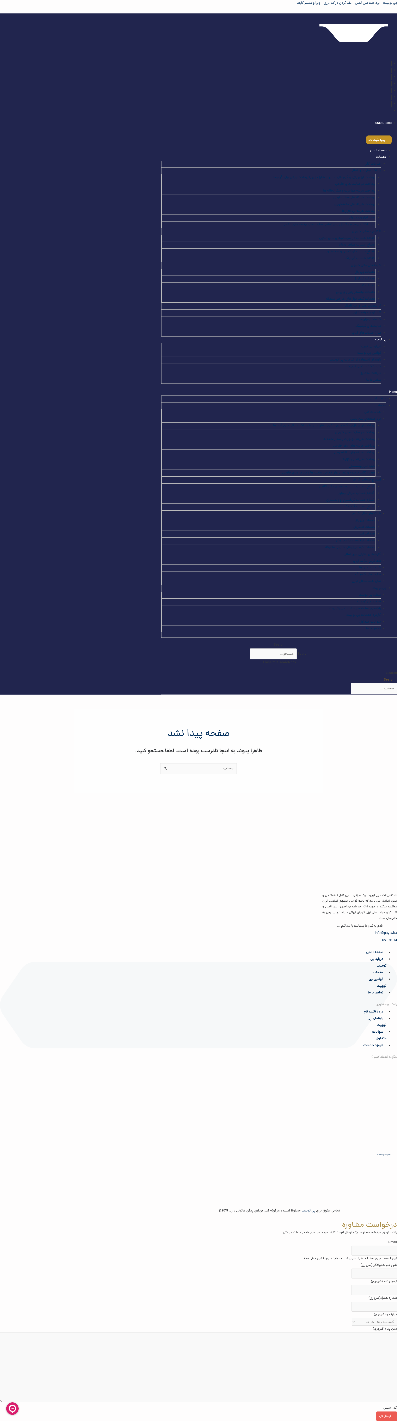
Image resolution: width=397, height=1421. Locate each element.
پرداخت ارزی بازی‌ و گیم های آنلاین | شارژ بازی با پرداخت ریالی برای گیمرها (324, 177)
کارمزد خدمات (373, 1045)
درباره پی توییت (370, 346)
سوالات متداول (370, 373)
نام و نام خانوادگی (379, 1265)
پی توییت (379, 339)
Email (392, 1242)
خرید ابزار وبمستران (362, 217)
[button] (279, 392)
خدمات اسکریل (364, 279)
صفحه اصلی (378, 150)
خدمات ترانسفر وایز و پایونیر (355, 292)
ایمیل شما (384, 1281)
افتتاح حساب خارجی (366, 231)
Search (303, 654)
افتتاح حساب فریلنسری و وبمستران (350, 251)
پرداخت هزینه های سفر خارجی (354, 197)
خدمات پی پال (365, 272)
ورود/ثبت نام (373, 1012)
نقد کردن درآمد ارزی (367, 312)
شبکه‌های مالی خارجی (366, 265)
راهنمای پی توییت (376, 1022)
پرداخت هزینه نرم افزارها (358, 211)
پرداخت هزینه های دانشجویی (354, 204)
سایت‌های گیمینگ (368, 326)
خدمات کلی (373, 164)
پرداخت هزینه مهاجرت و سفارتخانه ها (349, 191)
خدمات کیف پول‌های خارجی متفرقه (350, 299)
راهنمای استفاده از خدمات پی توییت (355, 360)
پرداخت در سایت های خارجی (355, 184)
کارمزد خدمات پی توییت (364, 366)
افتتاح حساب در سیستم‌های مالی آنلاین (347, 238)
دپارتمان (385, 1314)
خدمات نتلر (367, 285)
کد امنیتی (390, 1408)
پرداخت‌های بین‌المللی (365, 170)
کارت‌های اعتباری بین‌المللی (362, 306)
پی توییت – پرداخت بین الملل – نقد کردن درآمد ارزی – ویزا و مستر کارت (347, 3)
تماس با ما (373, 380)
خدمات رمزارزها (370, 319)
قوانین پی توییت (369, 353)
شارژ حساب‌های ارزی (366, 333)
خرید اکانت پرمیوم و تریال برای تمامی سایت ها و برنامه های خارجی (328, 224)
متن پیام (385, 1329)
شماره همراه (382, 1298)
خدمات (378, 972)
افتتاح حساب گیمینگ (360, 258)
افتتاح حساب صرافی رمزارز (357, 245)
